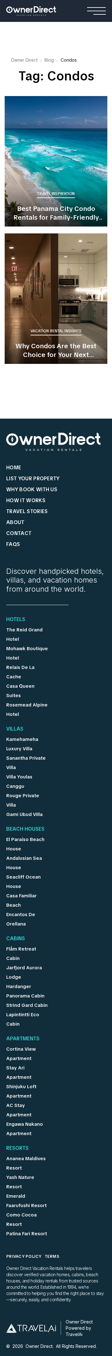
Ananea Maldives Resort (26, 1163)
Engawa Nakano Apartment (24, 1129)
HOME (13, 467)
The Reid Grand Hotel (24, 634)
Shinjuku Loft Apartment (21, 1091)
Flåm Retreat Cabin (21, 953)
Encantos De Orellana (20, 919)
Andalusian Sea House (24, 863)
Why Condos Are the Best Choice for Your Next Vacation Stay (56, 350)
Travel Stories (27, 511)
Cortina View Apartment (21, 1054)
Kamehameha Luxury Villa (22, 744)
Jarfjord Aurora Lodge (24, 972)
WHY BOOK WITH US (31, 489)
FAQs (13, 544)
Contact (18, 533)
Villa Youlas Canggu (19, 781)
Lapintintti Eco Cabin (22, 1019)
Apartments (23, 1039)
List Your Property (33, 478)
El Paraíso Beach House (25, 844)
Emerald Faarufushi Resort (26, 1201)
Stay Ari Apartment (18, 1072)
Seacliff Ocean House (23, 882)
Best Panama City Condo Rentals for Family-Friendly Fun (56, 213)
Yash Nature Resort (20, 1182)
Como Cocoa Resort (21, 1219)
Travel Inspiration (56, 193)
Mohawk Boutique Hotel (27, 653)
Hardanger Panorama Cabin (25, 991)
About (15, 522)
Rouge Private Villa (22, 800)
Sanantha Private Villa (26, 763)
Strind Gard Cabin (27, 1005)
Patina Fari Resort (26, 1234)
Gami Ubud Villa (24, 814)
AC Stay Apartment (18, 1110)
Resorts (17, 1148)
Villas (14, 729)
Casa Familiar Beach (21, 900)
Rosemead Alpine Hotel (27, 709)
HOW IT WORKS (25, 500)
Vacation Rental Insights (56, 331)
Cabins (15, 939)
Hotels (15, 620)
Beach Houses (25, 829)
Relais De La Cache (20, 672)
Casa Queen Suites (20, 691)
